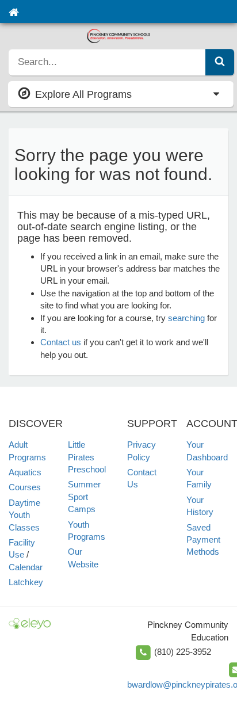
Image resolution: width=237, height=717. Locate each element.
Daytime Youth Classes (24, 515)
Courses (25, 487)
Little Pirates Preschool (87, 457)
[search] (107, 62)
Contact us (60, 342)
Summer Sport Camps (84, 496)
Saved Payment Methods (203, 540)
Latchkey (26, 582)
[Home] (13, 11)
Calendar (26, 567)
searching (186, 318)
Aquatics (25, 472)
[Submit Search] (219, 62)
